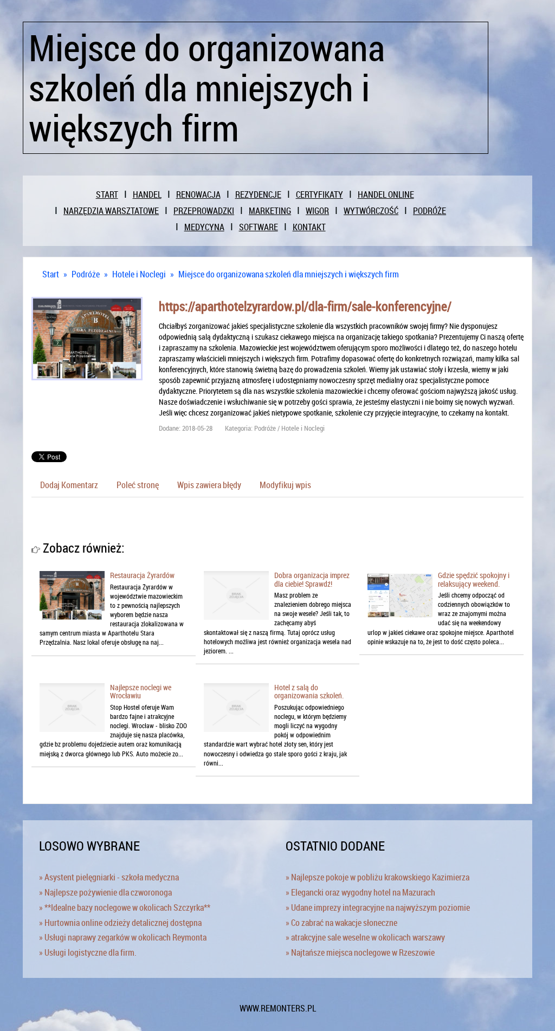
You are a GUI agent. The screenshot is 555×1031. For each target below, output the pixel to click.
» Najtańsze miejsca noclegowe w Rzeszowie (360, 952)
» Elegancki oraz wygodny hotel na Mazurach (360, 892)
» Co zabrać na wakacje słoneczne (341, 923)
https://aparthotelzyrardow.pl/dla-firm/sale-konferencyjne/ (305, 306)
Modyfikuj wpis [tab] (285, 485)
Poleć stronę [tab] (138, 485)
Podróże (86, 274)
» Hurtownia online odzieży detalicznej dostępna (120, 923)
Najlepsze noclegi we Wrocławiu (140, 691)
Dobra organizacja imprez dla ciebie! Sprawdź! (312, 579)
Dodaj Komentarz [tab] (69, 485)
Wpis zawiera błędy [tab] (209, 485)
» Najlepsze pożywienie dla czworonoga (105, 892)
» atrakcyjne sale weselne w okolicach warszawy (365, 937)
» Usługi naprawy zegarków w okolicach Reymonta (122, 937)
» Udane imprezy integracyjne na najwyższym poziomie (378, 907)
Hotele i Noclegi (139, 274)
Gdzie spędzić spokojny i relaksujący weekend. (473, 579)
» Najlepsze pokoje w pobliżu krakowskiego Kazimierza (377, 877)
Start (50, 274)
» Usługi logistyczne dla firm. (88, 952)
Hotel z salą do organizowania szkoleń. (309, 691)
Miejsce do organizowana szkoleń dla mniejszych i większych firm (288, 274)
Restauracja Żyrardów (142, 575)
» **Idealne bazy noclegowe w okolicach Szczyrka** (124, 907)
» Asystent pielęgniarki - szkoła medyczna (109, 877)
